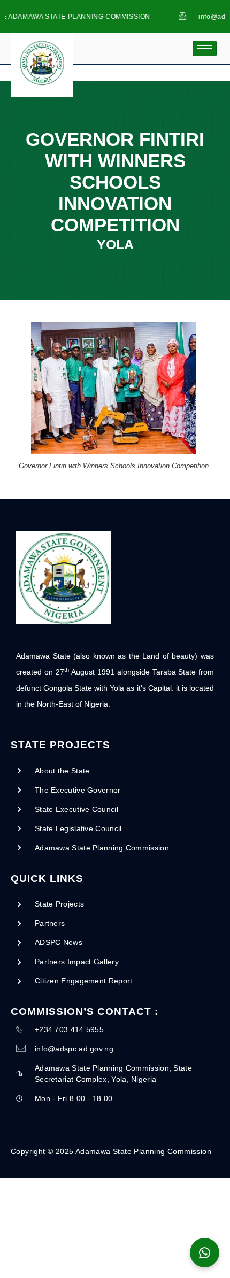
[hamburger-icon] (205, 48)
